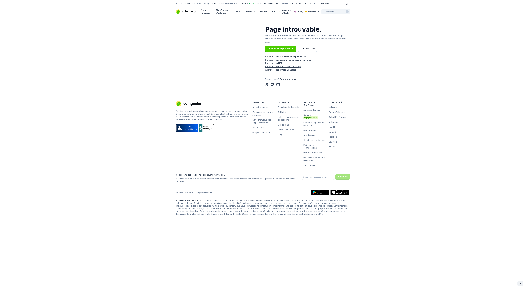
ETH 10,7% (306, 3)
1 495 (213, 3)
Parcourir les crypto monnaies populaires (285, 57)
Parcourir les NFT (273, 63)
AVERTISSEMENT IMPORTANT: (190, 200)
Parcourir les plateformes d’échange (283, 66)
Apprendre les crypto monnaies (280, 70)
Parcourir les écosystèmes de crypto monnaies (288, 60)
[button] (280, 49)
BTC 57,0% (296, 3)
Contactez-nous (288, 79)
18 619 (187, 3)
